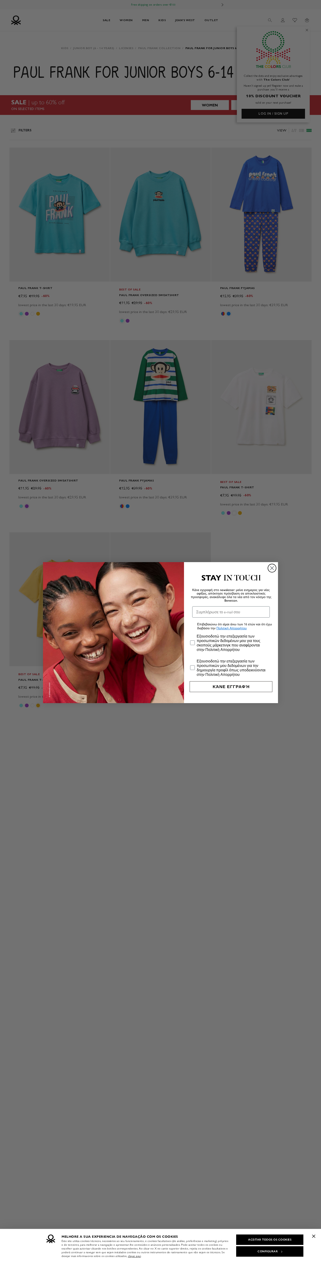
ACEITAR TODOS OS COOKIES (269, 1239)
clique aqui (134, 1256)
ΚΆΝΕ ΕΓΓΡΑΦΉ (231, 686)
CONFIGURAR (268, 1251)
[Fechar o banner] (313, 1236)
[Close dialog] (272, 568)
